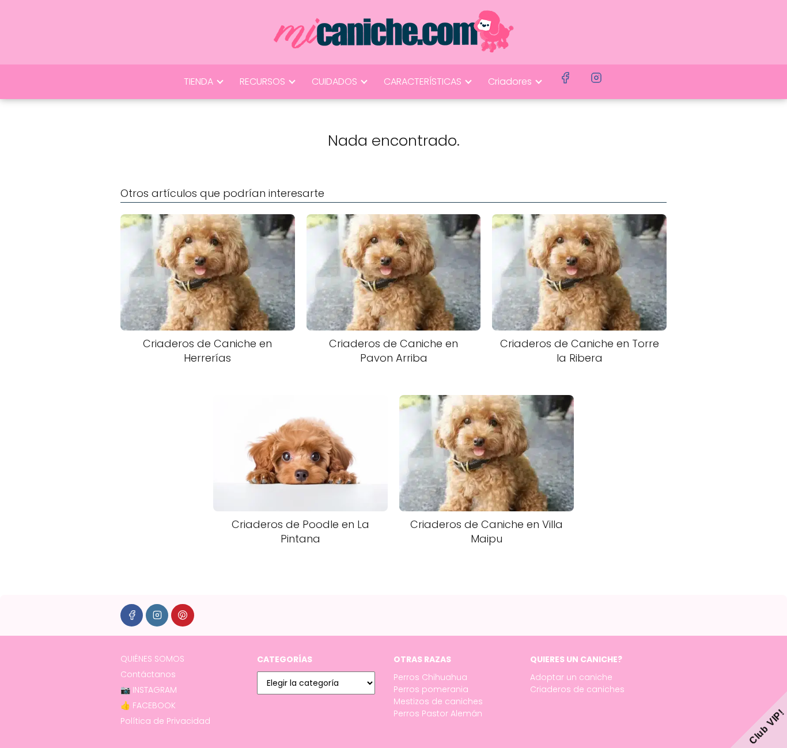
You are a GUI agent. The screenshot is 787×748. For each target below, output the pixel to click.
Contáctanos (148, 674)
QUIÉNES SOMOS (152, 659)
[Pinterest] (182, 615)
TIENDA (198, 81)
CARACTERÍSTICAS (422, 81)
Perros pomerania (431, 689)
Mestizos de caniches (438, 701)
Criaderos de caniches (577, 689)
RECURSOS (262, 81)
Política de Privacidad (165, 721)
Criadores (510, 81)
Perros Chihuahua (430, 677)
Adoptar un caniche (571, 677)
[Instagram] (157, 615)
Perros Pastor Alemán (438, 713)
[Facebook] (131, 615)
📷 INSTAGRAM (148, 690)
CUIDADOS (334, 81)
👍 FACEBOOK (148, 705)
